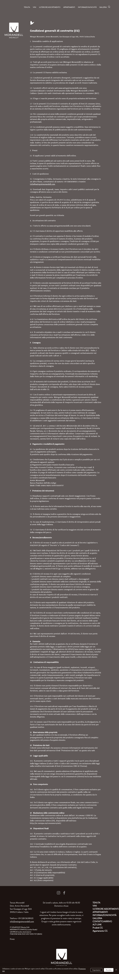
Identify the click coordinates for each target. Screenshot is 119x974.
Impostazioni (96, 970)
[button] (109, 7)
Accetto (108, 970)
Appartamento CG (100, 930)
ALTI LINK (97, 924)
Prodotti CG (98, 927)
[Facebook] (64, 893)
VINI (95, 905)
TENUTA (96, 902)
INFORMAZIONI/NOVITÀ (101, 915)
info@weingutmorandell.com (42, 184)
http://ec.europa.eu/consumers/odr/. (45, 823)
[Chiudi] (116, 970)
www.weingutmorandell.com (70, 88)
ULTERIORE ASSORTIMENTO (101, 908)
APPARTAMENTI (100, 912)
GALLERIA (97, 918)
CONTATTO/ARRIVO (101, 921)
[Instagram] (58, 893)
